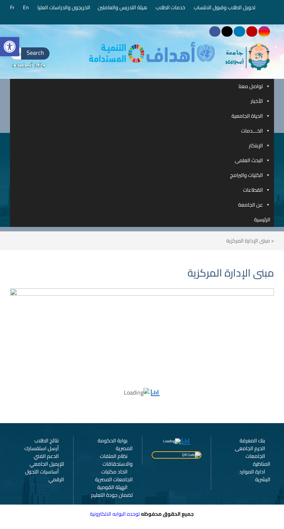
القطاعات (253, 190)
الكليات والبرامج (246, 175)
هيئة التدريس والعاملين (123, 7)
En (26, 7)
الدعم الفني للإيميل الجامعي (47, 460)
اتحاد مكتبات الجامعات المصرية (114, 475)
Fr (13, 7)
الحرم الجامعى (250, 448)
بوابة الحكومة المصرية (115, 444)
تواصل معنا (251, 86)
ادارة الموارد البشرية (254, 475)
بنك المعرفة (252, 440)
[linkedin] (239, 31)
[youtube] (251, 31)
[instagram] (264, 31)
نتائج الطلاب (46, 440)
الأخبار (257, 101)
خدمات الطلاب (171, 7)
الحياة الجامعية (247, 116)
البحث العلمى (249, 160)
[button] (9, 46)
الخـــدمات (252, 130)
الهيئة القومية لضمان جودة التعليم (112, 491)
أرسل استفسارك (41, 448)
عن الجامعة (250, 205)
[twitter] (227, 31)
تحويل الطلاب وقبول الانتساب (225, 7)
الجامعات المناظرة (258, 460)
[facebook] (214, 31)
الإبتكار (256, 145)
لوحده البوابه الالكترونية (115, 514)
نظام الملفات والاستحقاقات (116, 460)
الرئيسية (262, 219)
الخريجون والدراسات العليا (63, 7)
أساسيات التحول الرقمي (44, 475)
